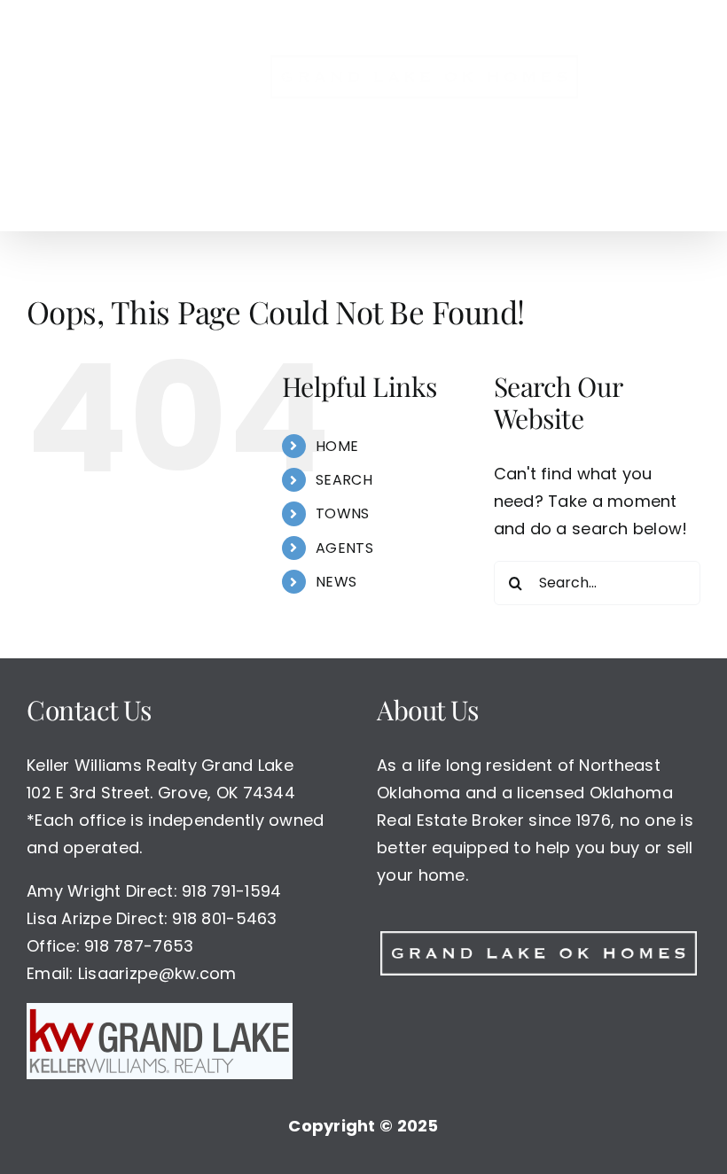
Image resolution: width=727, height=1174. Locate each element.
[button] (385, 194)
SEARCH (344, 480)
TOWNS (342, 513)
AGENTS (344, 548)
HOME (337, 446)
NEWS (336, 581)
